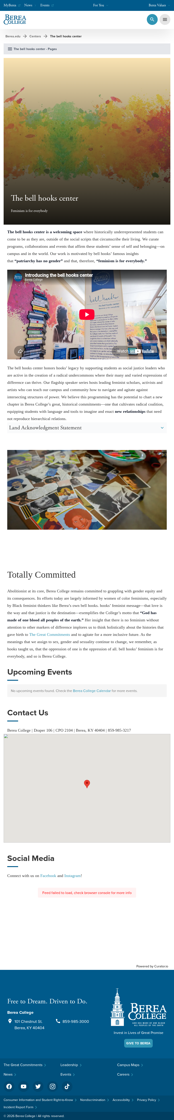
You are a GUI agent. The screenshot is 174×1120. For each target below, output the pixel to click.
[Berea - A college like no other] (138, 1007)
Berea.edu (12, 36)
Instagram (72, 875)
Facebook (48, 875)
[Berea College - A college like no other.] (15, 19)
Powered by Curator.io (152, 966)
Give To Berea (138, 1043)
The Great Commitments (49, 634)
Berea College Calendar (92, 690)
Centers (35, 36)
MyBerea (10, 5)
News (28, 5)
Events (44, 5)
